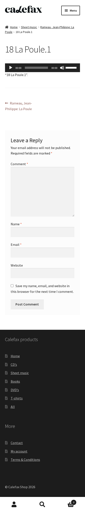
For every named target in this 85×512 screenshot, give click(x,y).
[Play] (10, 68)
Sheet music (29, 27)
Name (16, 224)
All (13, 406)
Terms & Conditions (25, 459)
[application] (42, 67)
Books (15, 381)
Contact (17, 443)
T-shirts (17, 398)
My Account (14, 504)
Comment (19, 164)
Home (14, 27)
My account (19, 451)
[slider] (72, 67)
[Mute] (62, 68)
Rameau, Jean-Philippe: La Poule (18, 106)
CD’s (14, 364)
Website (17, 265)
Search (42, 504)
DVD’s (15, 390)
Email (16, 244)
